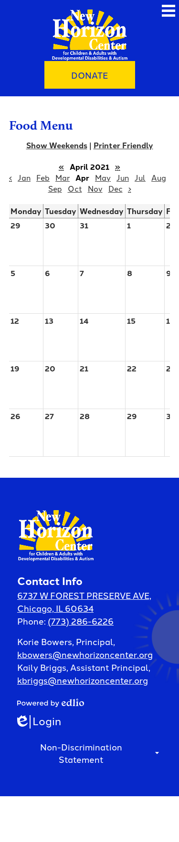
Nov (95, 188)
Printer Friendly (123, 145)
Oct (75, 188)
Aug (158, 177)
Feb (43, 177)
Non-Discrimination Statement (81, 752)
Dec (115, 188)
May (103, 177)
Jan (24, 177)
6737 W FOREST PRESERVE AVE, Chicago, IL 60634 (84, 601)
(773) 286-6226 (81, 621)
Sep (55, 188)
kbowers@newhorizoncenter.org (85, 654)
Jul (140, 177)
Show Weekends (56, 145)
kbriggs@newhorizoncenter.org (82, 680)
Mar (62, 177)
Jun (122, 177)
